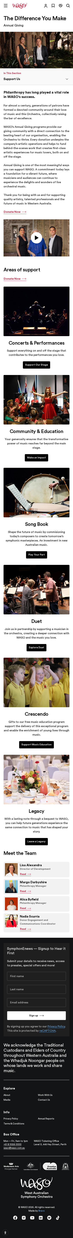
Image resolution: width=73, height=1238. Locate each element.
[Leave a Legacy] (36, 779)
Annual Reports (46, 1119)
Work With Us (45, 1095)
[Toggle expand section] (66, 79)
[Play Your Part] (36, 492)
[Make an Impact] (36, 399)
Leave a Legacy (36, 841)
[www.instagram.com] (23, 1217)
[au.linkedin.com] (40, 1217)
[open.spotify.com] (49, 1217)
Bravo (41, 1211)
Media (7, 1100)
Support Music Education (36, 744)
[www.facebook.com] (15, 1217)
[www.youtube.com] (32, 1217)
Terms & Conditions (14, 1123)
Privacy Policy (56, 1026)
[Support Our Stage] (36, 311)
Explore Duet (36, 647)
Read (23, 874)
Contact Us (44, 1100)
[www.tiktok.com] (57, 1217)
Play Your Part (36, 555)
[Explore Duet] (36, 589)
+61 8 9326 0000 (12, 1144)
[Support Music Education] (36, 682)
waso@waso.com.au (14, 1148)
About (7, 1095)
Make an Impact (36, 457)
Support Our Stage (36, 365)
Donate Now (12, 211)
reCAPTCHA (47, 1030)
